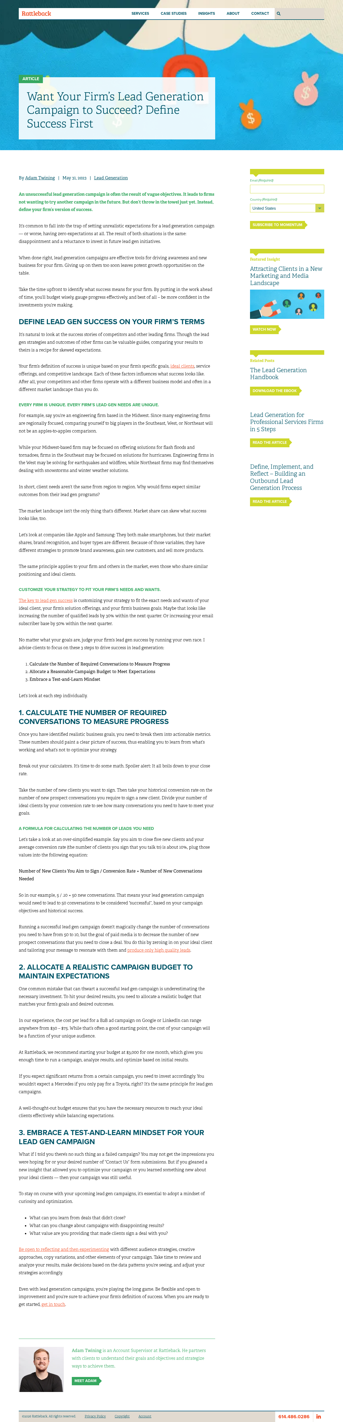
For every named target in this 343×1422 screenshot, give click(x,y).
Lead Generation (111, 178)
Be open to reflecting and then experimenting (64, 1249)
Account (145, 1416)
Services (140, 13)
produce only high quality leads (158, 950)
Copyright (122, 1416)
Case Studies (174, 13)
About (233, 13)
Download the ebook (275, 391)
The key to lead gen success (46, 600)
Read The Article (270, 442)
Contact (260, 13)
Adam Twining (40, 178)
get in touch (53, 1304)
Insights (206, 13)
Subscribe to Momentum (277, 225)
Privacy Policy (95, 1416)
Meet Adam (85, 1381)
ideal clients (182, 366)
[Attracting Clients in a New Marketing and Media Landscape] (287, 304)
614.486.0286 (294, 1417)
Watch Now (264, 329)
